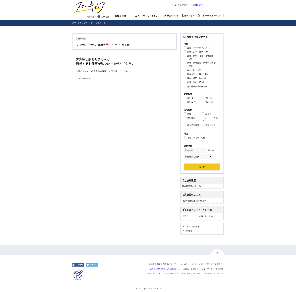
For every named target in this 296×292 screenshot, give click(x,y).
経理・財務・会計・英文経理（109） (200, 57)
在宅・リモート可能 (196, 138)
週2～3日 (209, 98)
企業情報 (216, 264)
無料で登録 (188, 16)
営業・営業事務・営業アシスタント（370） (203, 64)
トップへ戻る (84, 78)
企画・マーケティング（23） (200, 48)
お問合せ (188, 231)
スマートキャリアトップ (82, 23)
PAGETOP (217, 254)
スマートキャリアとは (146, 16)
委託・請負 (210, 125)
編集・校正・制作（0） (197, 78)
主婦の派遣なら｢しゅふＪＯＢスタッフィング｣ (200, 273)
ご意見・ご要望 (189, 269)
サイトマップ (207, 269)
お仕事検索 (120, 16)
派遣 (189, 114)
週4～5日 (209, 102)
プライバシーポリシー (182, 264)
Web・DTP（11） (195, 70)
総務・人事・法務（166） (198, 52)
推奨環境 (219, 269)
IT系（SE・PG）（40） (198, 74)
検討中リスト (170, 16)
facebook (78, 265)
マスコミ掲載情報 (192, 227)
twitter (92, 265)
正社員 (208, 114)
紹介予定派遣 (193, 125)
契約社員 (191, 118)
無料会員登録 (154, 264)
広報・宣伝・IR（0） (196, 82)
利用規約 (166, 264)
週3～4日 (191, 102)
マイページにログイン (210, 16)
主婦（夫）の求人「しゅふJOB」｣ (161, 273)
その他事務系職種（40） (198, 86)
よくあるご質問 (180, 5)
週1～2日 (191, 98)
